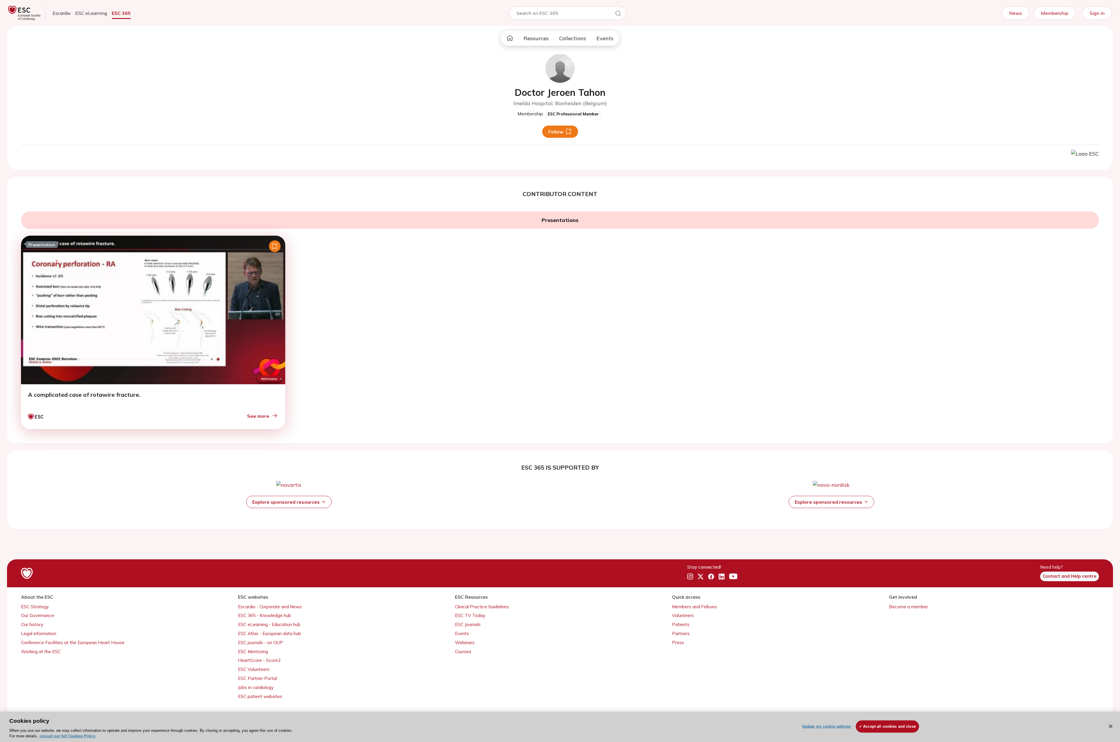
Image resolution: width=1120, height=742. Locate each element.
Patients (681, 624)
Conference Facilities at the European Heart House (73, 642)
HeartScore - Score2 (259, 660)
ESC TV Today (470, 615)
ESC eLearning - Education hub (269, 624)
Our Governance (37, 615)
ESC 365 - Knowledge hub (264, 615)
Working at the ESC (41, 651)
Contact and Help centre (1069, 576)
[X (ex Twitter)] (701, 576)
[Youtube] (733, 576)
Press (678, 642)
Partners (681, 633)
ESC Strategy (35, 606)
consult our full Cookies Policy (67, 736)
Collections (572, 38)
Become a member (908, 606)
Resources (536, 38)
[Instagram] (690, 576)
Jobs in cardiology (256, 687)
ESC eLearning (91, 13)
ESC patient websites (260, 696)
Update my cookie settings (826, 726)
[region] (560, 727)
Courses (463, 651)
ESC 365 (121, 13)
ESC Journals (468, 624)
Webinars (465, 642)
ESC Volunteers (254, 669)
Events (604, 38)
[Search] (618, 14)
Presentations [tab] (560, 220)
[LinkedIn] (721, 576)
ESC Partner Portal (257, 678)
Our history (32, 624)
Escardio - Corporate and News (270, 606)
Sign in (1097, 13)
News (1015, 13)
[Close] (1110, 726)
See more (258, 416)
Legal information (38, 633)
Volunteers (683, 615)
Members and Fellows (694, 606)
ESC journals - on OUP (260, 642)
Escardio (61, 13)
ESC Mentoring (253, 651)
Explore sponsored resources (286, 502)
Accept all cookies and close (889, 726)
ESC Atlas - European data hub (269, 633)
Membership (1054, 13)
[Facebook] (711, 576)
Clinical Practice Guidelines (482, 606)
